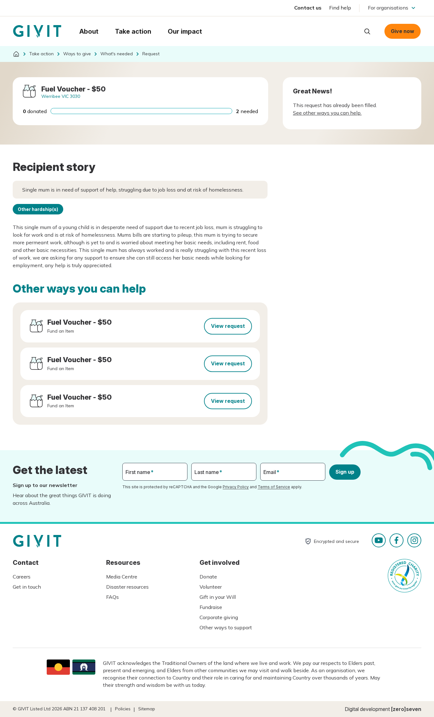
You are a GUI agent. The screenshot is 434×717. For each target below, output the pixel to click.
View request (228, 326)
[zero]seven (406, 709)
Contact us (308, 7)
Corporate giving (219, 617)
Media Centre (121, 576)
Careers (22, 576)
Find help (340, 7)
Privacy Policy (236, 486)
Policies (123, 709)
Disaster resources (127, 587)
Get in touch (27, 587)
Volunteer (211, 587)
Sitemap (146, 709)
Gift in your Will (218, 597)
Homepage (37, 31)
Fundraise (211, 607)
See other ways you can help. (327, 113)
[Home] (16, 54)
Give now (402, 31)
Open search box (367, 31)
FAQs (112, 597)
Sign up (345, 472)
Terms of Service (274, 486)
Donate (208, 576)
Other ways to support (226, 627)
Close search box (351, 31)
